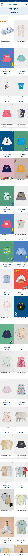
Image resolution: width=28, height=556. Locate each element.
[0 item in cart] (26, 4)
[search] (4, 4)
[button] (12, 21)
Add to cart (7, 46)
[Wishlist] (23, 4)
